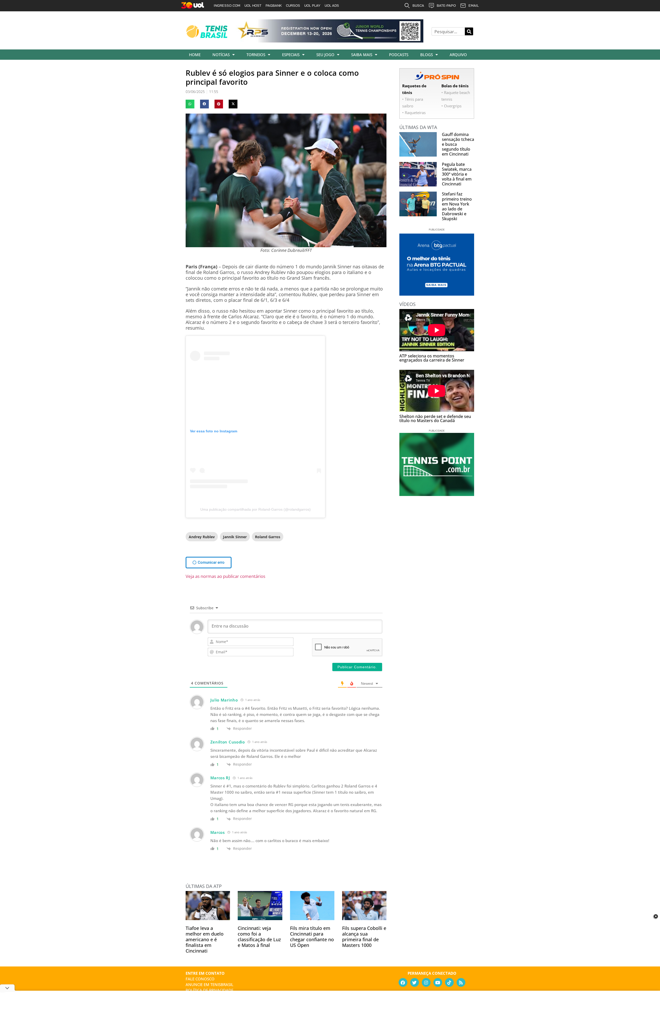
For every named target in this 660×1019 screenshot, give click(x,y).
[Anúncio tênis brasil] (436, 294)
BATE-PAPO (446, 5)
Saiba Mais (361, 54)
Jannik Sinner (235, 536)
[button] (190, 104)
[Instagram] (426, 982)
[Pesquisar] (469, 31)
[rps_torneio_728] (329, 41)
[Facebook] (403, 982)
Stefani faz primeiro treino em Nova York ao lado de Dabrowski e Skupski (457, 206)
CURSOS (293, 5)
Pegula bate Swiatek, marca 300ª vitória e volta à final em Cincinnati (457, 174)
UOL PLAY (312, 5)
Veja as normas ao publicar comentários (225, 576)
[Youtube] (437, 982)
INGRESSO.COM (227, 5)
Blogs (426, 54)
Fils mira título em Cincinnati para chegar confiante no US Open (312, 936)
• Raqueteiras (414, 112)
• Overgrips (451, 105)
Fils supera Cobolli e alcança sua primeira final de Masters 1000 (364, 936)
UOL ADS (332, 5)
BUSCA (418, 5)
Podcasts (398, 54)
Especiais (291, 54)
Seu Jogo (325, 54)
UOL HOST (252, 5)
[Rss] (461, 982)
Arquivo (458, 54)
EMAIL (473, 5)
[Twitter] (414, 982)
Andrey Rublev (202, 536)
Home (195, 54)
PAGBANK (274, 5)
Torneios (255, 54)
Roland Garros (267, 536)
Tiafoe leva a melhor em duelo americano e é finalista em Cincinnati (205, 939)
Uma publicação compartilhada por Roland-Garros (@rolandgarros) (255, 509)
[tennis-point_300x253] (436, 494)
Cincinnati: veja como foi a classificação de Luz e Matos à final (259, 936)
